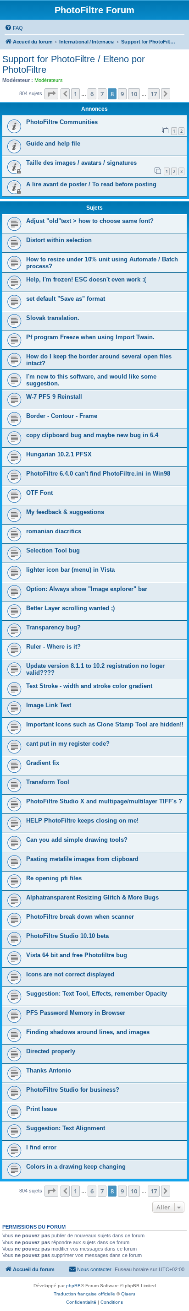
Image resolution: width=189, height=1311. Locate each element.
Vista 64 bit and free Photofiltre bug (76, 955)
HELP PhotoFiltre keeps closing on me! (82, 820)
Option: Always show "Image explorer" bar (86, 588)
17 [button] (153, 94)
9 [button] (122, 94)
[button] (51, 93)
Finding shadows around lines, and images (88, 1032)
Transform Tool (47, 782)
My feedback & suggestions (65, 512)
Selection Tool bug (53, 550)
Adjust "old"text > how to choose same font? (90, 220)
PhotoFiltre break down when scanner (80, 916)
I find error (41, 1147)
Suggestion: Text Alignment (65, 1128)
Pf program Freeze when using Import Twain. (90, 337)
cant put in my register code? (68, 743)
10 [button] (134, 94)
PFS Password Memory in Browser (75, 1012)
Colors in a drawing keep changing (76, 1166)
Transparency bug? (53, 627)
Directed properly (50, 1051)
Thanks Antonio (48, 1070)
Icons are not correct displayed (70, 974)
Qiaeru (128, 1293)
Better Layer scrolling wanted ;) (70, 608)
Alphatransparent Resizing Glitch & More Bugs (92, 897)
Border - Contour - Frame (61, 415)
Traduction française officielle (84, 1293)
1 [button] (75, 94)
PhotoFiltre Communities (62, 122)
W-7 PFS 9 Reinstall (54, 396)
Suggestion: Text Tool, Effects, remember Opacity (96, 993)
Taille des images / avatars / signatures (81, 162)
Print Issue (41, 1108)
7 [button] (102, 94)
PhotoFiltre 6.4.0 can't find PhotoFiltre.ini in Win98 (98, 473)
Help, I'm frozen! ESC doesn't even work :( (86, 279)
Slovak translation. (52, 317)
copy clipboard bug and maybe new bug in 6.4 (92, 435)
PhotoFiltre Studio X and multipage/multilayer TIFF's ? (104, 801)
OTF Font (39, 492)
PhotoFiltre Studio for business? (72, 1089)
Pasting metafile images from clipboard (82, 859)
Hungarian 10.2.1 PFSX (59, 454)
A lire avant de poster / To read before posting (91, 184)
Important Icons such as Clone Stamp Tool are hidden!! (104, 724)
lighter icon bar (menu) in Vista (70, 569)
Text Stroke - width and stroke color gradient (89, 686)
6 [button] (92, 94)
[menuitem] (14, 27)
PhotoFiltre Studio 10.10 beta (67, 935)
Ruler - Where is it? (53, 646)
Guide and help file (53, 143)
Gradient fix (42, 762)
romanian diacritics (53, 531)
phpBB (73, 1285)
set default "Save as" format (65, 298)
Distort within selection (59, 240)
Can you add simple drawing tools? (77, 839)
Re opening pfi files (54, 878)
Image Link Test (48, 705)
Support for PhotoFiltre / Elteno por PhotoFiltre (73, 64)
